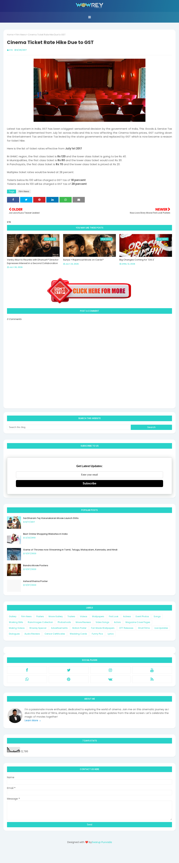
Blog (96, 854)
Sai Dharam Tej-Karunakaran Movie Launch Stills (50, 518)
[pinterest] (69, 679)
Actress (127, 616)
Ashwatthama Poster (35, 581)
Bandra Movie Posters (35, 565)
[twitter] (69, 670)
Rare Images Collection (40, 622)
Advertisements (59, 627)
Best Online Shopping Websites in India (45, 534)
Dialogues (14, 633)
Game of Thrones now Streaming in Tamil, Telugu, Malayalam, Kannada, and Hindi (70, 549)
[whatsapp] (27, 679)
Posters (40, 616)
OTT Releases (126, 627)
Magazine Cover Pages (138, 622)
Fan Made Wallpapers (102, 627)
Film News (20, 34)
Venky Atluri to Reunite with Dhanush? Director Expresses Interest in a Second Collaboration (33, 261)
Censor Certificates (55, 633)
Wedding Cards (78, 633)
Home (10, 34)
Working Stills (16, 622)
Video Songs (102, 622)
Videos (83, 616)
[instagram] (110, 670)
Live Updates (161, 627)
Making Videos (17, 627)
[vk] (110, 679)
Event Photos (142, 616)
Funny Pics (97, 633)
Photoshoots (64, 622)
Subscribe (89, 483)
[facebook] (27, 670)
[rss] (152, 679)
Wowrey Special (37, 627)
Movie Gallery (56, 616)
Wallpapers (98, 616)
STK (11, 50)
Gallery (12, 616)
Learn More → (33, 720)
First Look (113, 616)
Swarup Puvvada (102, 842)
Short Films (144, 627)
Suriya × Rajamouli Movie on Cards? (83, 259)
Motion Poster (79, 627)
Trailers (71, 616)
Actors (117, 622)
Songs (157, 616)
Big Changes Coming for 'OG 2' (136, 259)
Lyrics (111, 633)
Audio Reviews (32, 633)
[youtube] (152, 670)
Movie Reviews (83, 622)
